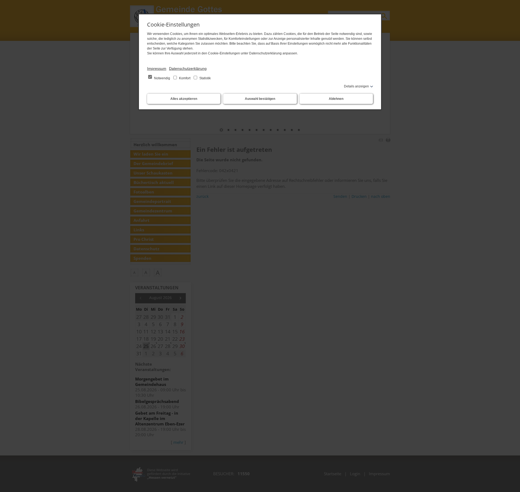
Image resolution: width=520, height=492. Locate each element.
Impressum (156, 68)
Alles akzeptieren (183, 99)
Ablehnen (336, 99)
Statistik (205, 78)
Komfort (184, 78)
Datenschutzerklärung (188, 68)
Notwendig (162, 78)
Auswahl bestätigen (260, 99)
